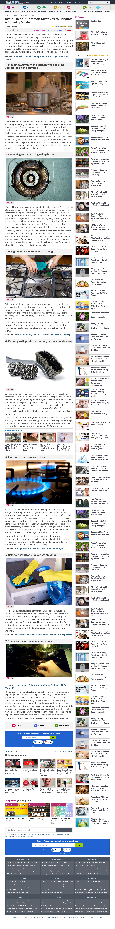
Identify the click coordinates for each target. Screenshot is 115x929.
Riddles (44, 7)
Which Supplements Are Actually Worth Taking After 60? (21, 868)
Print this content (12, 751)
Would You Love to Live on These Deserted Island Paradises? (91, 862)
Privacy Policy (49, 746)
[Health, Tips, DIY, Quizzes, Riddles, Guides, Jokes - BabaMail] (14, 2)
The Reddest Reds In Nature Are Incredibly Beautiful (89, 868)
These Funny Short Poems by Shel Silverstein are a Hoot (90, 884)
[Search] (108, 2)
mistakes (32, 834)
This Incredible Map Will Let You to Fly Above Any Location (90, 906)
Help (62, 2)
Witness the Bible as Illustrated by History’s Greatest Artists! (91, 892)
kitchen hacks (65, 834)
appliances (48, 834)
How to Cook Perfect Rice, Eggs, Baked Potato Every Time (22, 862)
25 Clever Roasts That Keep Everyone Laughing (53, 884)
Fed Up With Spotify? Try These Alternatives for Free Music (90, 900)
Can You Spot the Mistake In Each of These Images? (54, 862)
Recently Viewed (97, 11)
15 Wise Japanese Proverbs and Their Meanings (53, 906)
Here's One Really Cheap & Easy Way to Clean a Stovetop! (43, 334)
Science (52, 11)
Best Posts (72, 917)
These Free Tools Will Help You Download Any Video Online (91, 903)
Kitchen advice (39, 834)
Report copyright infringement (64, 751)
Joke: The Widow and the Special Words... (52, 892)
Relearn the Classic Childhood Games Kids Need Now (55, 865)
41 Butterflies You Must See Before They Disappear (88, 874)
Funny (9, 11)
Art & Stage (32, 11)
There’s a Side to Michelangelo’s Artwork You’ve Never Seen (91, 890)
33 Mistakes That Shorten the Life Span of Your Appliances (43, 634)
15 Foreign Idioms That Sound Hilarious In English (20, 911)
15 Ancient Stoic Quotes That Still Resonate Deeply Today (56, 900)
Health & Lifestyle (23, 859)
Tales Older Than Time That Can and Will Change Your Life (56, 903)
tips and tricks (56, 834)
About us (33, 917)
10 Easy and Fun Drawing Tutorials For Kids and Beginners (22, 871)
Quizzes (14, 7)
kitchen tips (16, 836)
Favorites (107, 11)
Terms (41, 917)
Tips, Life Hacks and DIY (26, 15)
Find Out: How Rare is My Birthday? (16, 903)
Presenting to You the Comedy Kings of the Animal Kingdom (57, 881)
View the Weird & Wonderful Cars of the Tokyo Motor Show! (91, 911)
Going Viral (42, 11)
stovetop (32, 836)
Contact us (72, 2)
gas (28, 834)
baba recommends (20, 834)
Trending (90, 917)
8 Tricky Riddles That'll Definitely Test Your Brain (53, 868)
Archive (81, 917)
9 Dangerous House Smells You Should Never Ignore (40, 548)
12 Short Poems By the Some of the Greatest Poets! (89, 881)
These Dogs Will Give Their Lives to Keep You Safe (20, 890)
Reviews (99, 917)
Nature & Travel (20, 11)
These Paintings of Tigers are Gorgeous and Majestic (89, 887)
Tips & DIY (14, 15)
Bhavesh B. (15, 26)
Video (28, 2)
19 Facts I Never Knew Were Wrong (16, 881)
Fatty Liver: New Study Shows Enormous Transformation (22, 865)
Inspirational (72, 11)
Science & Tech (92, 897)
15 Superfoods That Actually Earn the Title (18, 874)
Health (89, 7)
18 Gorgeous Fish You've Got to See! (85, 865)
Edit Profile (85, 11)
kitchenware (8, 836)
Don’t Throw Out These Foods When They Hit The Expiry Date (23, 887)
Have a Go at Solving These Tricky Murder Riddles (54, 871)
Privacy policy (51, 917)
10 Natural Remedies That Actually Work (17, 892)
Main (6, 15)
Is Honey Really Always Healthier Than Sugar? (19, 884)
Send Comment (64, 830)
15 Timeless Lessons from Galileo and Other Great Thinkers (56, 908)
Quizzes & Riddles (57, 859)
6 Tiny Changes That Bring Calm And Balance (53, 911)
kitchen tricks (25, 836)
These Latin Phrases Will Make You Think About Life (20, 906)
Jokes (29, 7)
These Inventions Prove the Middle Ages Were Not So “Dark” (91, 908)
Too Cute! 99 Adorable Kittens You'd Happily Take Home (22, 900)
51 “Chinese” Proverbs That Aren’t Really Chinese (54, 887)
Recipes (74, 7)
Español (57, 26)
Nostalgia (104, 7)
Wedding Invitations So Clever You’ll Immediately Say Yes (22, 908)
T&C (42, 746)
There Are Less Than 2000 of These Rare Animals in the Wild (91, 871)
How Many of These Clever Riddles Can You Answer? (55, 874)
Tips (59, 7)
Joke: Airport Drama (46, 890)
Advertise (84, 2)
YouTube (16, 682)
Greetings (61, 11)
